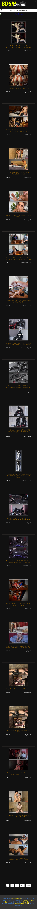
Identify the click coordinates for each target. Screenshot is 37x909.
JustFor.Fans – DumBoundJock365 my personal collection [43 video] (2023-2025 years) (18, 46)
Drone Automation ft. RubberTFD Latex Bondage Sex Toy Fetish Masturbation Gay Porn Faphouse (18, 387)
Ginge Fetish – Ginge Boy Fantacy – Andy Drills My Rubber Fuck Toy (18, 301)
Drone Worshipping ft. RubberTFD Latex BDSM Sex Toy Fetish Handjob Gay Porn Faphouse (18, 344)
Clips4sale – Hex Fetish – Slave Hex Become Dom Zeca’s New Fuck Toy (18, 773)
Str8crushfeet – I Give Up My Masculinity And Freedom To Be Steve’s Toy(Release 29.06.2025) (18, 647)
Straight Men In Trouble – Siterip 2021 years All (18, 689)
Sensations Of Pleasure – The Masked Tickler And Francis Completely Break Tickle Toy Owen (18, 258)
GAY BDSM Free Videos (18, 10)
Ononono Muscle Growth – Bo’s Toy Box (18, 88)
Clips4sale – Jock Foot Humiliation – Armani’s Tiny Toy (18, 216)
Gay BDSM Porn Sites (21, 904)
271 (22, 885)
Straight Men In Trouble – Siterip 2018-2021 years (18, 730)
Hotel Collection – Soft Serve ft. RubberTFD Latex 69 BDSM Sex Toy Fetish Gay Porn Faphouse (18, 431)
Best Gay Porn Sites (15, 902)
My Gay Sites (26, 898)
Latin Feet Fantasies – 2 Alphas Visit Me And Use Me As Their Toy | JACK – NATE (18, 859)
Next (28, 885)
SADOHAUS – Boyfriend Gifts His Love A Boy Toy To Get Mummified (18, 173)
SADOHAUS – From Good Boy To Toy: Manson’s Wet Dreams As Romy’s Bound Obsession (18, 816)
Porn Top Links (18, 900)
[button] (36, 2)
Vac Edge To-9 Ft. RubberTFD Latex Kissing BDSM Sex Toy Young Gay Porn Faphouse (18, 519)
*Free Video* (7, 898)
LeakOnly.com (16, 898)
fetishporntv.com (7, 904)
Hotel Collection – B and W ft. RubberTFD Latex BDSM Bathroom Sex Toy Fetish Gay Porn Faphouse (18, 475)
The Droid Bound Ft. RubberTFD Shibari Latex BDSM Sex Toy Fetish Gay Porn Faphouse (18, 561)
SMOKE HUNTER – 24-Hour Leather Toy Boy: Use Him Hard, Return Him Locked (18, 130)
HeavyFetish (27, 902)
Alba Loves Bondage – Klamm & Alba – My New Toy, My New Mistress (18, 604)
